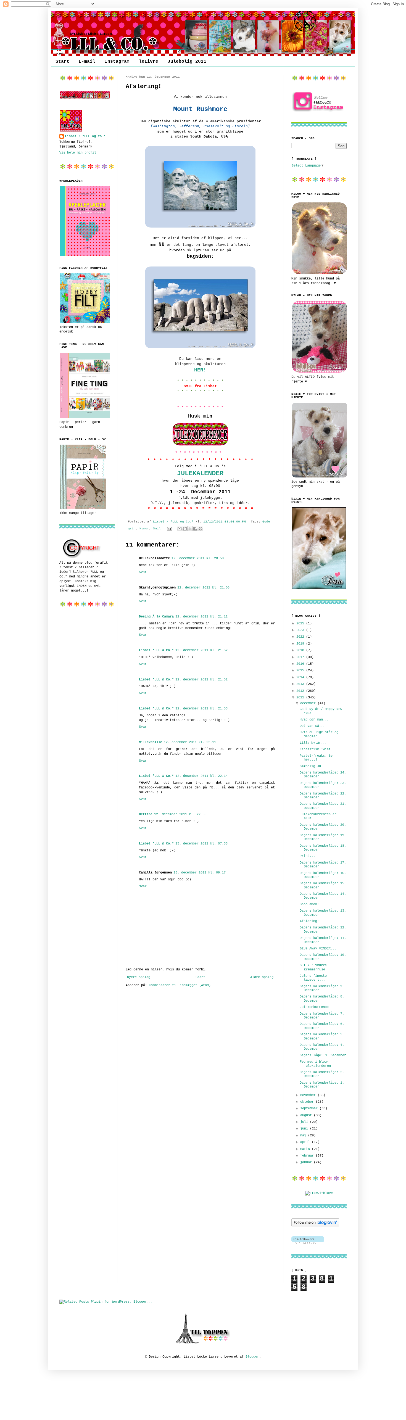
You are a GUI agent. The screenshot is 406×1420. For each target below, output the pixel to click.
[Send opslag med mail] (170, 528)
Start (62, 61)
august (307, 1115)
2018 (301, 650)
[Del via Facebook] (195, 528)
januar (307, 1162)
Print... (307, 856)
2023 (301, 630)
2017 (301, 657)
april (306, 1142)
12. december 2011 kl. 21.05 (203, 588)
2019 (301, 644)
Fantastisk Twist (315, 749)
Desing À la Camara (156, 617)
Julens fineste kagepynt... (313, 978)
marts (306, 1149)
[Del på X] (190, 528)
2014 (301, 677)
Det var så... (312, 726)
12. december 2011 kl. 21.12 (201, 617)
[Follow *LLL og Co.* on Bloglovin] (315, 1226)
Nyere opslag (138, 977)
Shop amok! (309, 904)
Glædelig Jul (311, 766)
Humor (144, 528)
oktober (308, 1102)
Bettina (145, 814)
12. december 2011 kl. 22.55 (180, 814)
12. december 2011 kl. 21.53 (201, 709)
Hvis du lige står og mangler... (319, 734)
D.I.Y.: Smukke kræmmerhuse (313, 967)
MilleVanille (150, 742)
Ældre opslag (261, 977)
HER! (200, 370)
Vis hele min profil (77, 153)
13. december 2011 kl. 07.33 (201, 844)
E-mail (87, 61)
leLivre (148, 61)
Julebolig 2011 (187, 61)
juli (305, 1122)
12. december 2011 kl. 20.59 (198, 558)
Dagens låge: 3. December (323, 1055)
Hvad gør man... (314, 720)
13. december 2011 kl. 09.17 (199, 873)
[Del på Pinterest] (200, 528)
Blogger (252, 1357)
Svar (143, 572)
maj (304, 1135)
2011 (301, 698)
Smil (157, 528)
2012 (301, 691)
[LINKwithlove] (319, 1193)
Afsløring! (309, 921)
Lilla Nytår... (313, 743)
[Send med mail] (179, 528)
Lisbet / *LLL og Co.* (85, 136)
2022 (301, 637)
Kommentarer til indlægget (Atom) (180, 985)
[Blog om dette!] (185, 528)
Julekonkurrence (314, 1007)
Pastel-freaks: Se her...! (316, 758)
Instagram (117, 61)
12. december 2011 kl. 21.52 (201, 650)
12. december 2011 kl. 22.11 (190, 742)
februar (308, 1156)
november (309, 1095)
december (309, 703)
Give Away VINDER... (318, 949)
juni (305, 1129)
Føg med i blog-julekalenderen (315, 1064)
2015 (301, 670)
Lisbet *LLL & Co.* (156, 650)
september (310, 1108)
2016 (301, 664)
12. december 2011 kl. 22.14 (201, 776)
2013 (301, 684)
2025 (301, 623)
